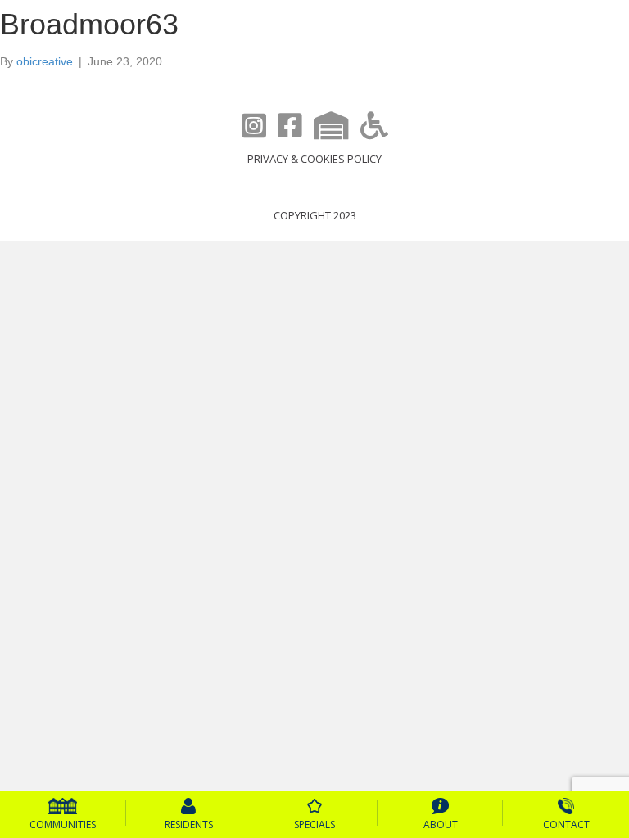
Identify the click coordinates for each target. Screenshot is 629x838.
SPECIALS (314, 824)
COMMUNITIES (62, 824)
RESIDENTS (189, 824)
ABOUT (440, 824)
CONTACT (566, 824)
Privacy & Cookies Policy (314, 158)
